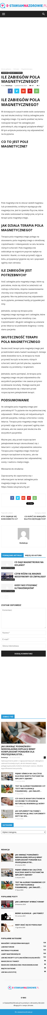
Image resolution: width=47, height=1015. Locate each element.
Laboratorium (7, 947)
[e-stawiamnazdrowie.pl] (23, 5)
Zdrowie (5, 73)
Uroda (4, 742)
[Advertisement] (23, 42)
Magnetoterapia (16, 73)
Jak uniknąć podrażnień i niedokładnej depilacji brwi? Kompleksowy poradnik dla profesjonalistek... (18, 750)
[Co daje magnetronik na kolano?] (7, 565)
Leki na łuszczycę (8, 972)
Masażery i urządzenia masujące (15, 943)
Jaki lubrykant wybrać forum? (29, 902)
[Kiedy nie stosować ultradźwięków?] (7, 588)
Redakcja (9, 85)
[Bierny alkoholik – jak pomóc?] (7, 916)
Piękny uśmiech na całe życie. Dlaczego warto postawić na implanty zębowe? (29, 776)
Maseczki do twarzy (10, 961)
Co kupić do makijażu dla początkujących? (35, 517)
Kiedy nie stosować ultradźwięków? (25, 587)
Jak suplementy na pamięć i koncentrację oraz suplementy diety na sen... (30, 813)
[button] (43, 14)
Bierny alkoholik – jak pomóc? (29, 913)
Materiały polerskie (10, 950)
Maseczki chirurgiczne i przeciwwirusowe (19, 965)
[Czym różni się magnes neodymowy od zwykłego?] (7, 576)
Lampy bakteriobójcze (10, 954)
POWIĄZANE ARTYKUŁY (12, 555)
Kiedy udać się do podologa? (28, 925)
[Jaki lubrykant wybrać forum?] (7, 904)
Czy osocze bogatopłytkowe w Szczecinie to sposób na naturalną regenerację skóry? (30, 801)
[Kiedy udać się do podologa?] (7, 928)
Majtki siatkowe (8, 968)
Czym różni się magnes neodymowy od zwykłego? (30, 575)
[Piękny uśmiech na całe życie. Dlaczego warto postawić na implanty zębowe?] (7, 776)
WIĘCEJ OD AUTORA (33, 555)
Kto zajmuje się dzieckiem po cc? (9, 517)
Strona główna (6, 69)
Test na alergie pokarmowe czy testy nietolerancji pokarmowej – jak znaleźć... (30, 788)
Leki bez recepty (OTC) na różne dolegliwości (20, 958)
